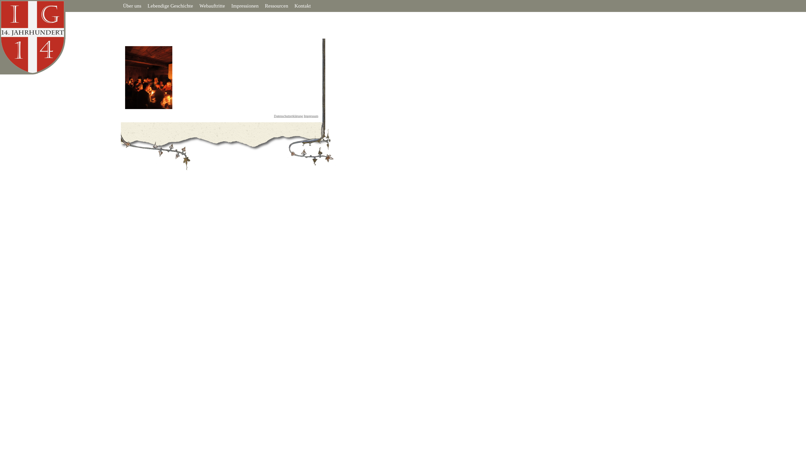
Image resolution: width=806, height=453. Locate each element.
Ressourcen (276, 6)
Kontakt (302, 6)
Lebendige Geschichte (170, 6)
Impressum (311, 116)
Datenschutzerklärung (288, 116)
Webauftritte (212, 6)
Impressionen (245, 6)
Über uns (132, 6)
